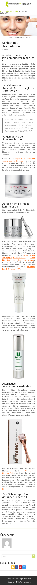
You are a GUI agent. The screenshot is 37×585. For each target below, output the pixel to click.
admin (6, 49)
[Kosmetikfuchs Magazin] (18, 3)
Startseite (5, 11)
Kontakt (8, 579)
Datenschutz (26, 579)
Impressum (16, 579)
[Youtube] (20, 567)
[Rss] (13, 567)
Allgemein (14, 11)
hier (3, 489)
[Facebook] (16, 567)
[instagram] (24, 567)
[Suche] (33, 556)
